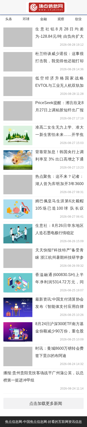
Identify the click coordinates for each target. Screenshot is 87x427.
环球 (26, 19)
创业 (78, 19)
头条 (8, 19)
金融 (43, 19)
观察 (61, 19)
